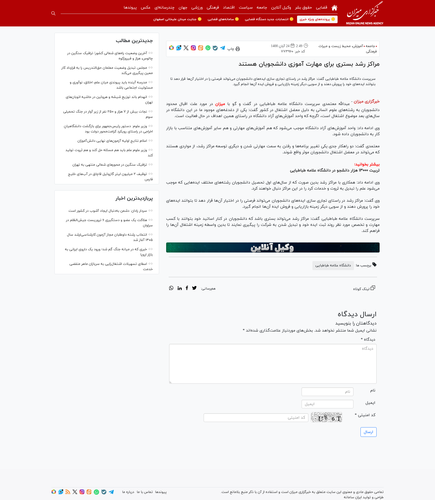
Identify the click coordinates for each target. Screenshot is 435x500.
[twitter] (194, 289)
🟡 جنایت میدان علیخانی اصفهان (177, 19)
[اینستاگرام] (193, 49)
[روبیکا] (171, 49)
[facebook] (187, 289)
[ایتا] (200, 49)
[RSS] (67, 493)
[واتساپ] (207, 49)
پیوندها (130, 7)
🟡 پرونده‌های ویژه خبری (317, 19)
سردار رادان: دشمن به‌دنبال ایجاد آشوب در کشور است (107, 210)
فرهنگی (213, 7)
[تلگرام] (222, 49)
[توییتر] (186, 49)
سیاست (246, 7)
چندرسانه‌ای (164, 7)
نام (372, 390)
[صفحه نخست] (334, 7)
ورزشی (197, 7)
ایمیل (370, 403)
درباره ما (128, 492)
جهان (182, 7)
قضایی (321, 7)
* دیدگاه (368, 339)
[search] (53, 13)
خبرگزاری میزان (367, 101)
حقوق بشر (303, 7)
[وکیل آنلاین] (273, 247)
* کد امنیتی (365, 415)
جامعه (262, 7)
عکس (146, 7)
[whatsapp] (171, 289)
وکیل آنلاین (281, 7)
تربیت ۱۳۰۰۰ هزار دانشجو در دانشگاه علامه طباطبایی (335, 170)
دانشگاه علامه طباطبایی (333, 265)
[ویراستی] (178, 49)
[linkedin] (179, 289)
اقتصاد (229, 7)
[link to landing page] (365, 13)
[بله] (215, 49)
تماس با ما (145, 492)
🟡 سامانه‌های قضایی (223, 19)
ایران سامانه (353, 497)
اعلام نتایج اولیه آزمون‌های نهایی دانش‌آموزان (112, 140)
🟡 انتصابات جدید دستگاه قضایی (269, 19)
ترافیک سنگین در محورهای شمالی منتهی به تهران (109, 164)
